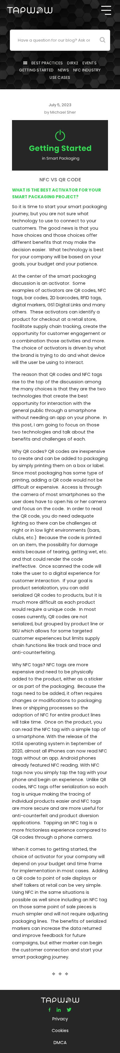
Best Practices (47, 63)
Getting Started (36, 70)
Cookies (60, 1030)
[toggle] (106, 10)
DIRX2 (72, 63)
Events (89, 63)
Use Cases (60, 77)
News (63, 70)
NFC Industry (87, 70)
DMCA (60, 1042)
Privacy (60, 1019)
